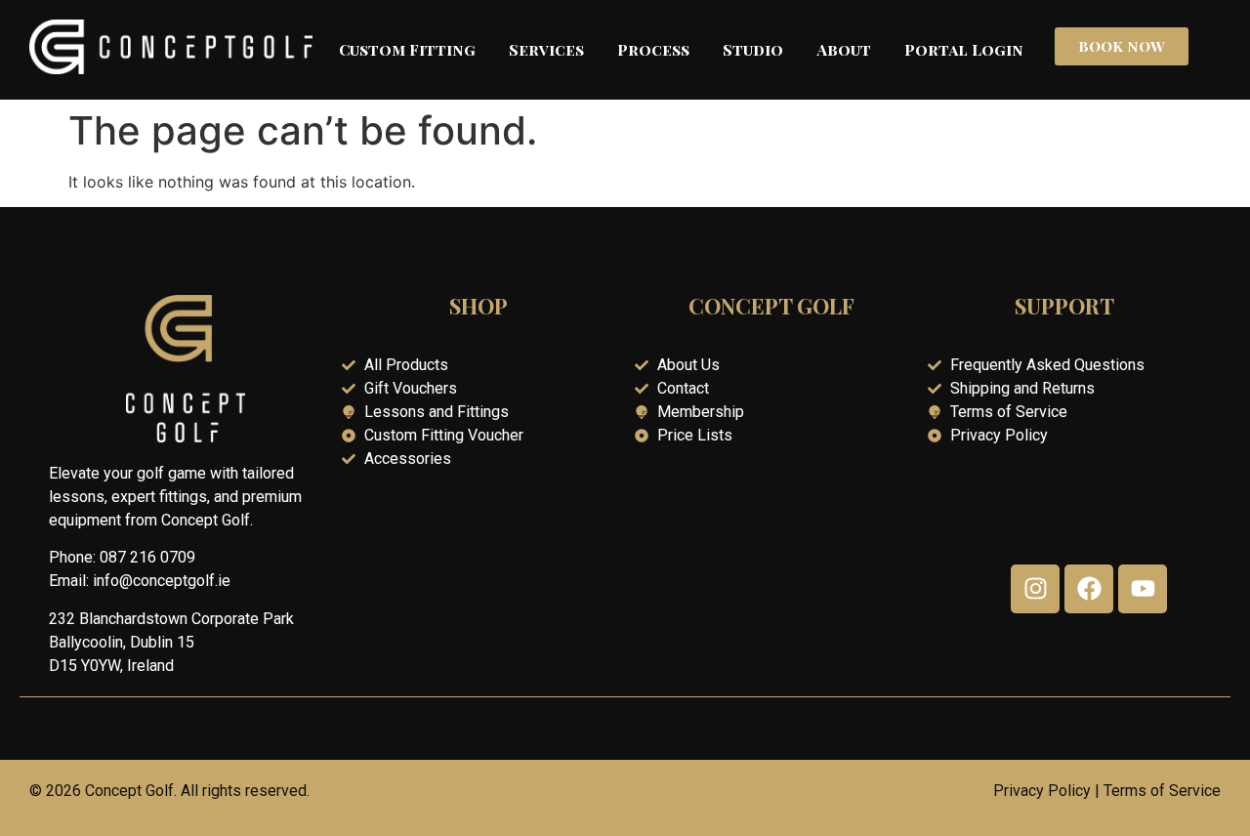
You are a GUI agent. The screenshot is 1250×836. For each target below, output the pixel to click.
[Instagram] (1035, 588)
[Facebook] (1088, 588)
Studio (753, 49)
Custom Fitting (407, 49)
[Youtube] (1142, 588)
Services (546, 49)
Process (653, 49)
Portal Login (963, 49)
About (843, 49)
